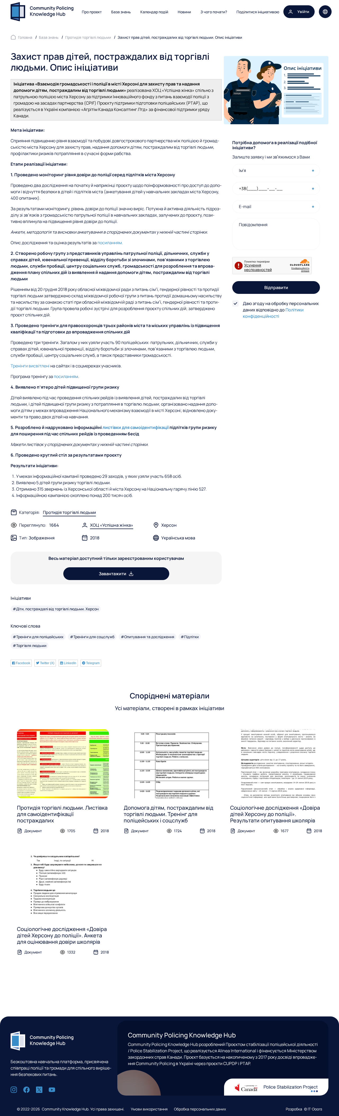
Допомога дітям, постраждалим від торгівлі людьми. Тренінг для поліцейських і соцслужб (168, 814)
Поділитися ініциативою (258, 11)
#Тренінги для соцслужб (92, 636)
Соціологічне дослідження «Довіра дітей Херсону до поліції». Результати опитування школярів (275, 814)
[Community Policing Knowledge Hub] (42, 11)
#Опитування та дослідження (147, 636)
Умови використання (149, 1108)
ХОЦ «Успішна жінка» (111, 525)
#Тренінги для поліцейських (38, 636)
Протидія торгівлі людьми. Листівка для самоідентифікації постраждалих (62, 814)
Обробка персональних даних (200, 1108)
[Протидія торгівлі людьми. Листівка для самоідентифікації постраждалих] (63, 763)
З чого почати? (213, 11)
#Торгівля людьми (29, 645)
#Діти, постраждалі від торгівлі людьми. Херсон (56, 608)
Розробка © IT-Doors (304, 1108)
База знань (121, 11)
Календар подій (154, 11)
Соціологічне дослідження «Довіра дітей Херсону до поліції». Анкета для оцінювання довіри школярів (62, 935)
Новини (184, 11)
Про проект (92, 11)
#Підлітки (190, 636)
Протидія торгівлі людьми (69, 512)
